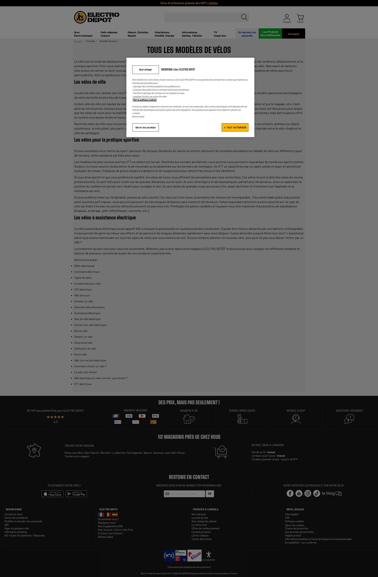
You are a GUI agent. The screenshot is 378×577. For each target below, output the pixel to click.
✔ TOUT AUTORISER (235, 127)
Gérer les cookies (145, 127)
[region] (190, 97)
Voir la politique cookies (144, 99)
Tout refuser (145, 69)
